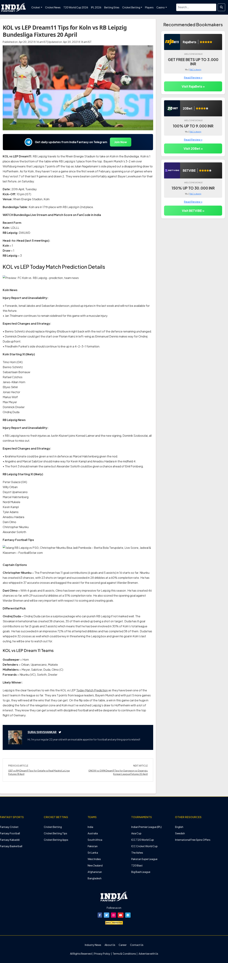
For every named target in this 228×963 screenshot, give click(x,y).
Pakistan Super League (144, 859)
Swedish (180, 833)
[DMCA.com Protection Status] (114, 922)
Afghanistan (95, 871)
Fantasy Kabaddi (10, 839)
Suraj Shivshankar (42, 732)
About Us (110, 944)
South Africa (95, 839)
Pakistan (93, 846)
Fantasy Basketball (11, 846)
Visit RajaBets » (193, 86)
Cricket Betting (53, 826)
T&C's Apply (195, 69)
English (179, 826)
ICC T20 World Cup (142, 839)
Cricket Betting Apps (56, 839)
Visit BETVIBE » (193, 211)
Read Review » (193, 77)
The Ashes (137, 852)
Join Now (120, 142)
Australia (93, 833)
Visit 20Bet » (193, 148)
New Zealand (95, 865)
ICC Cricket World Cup (144, 846)
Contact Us (136, 944)
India (90, 826)
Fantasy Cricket (9, 826)
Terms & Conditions (124, 953)
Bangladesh (95, 878)
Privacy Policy (102, 953)
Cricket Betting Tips (55, 833)
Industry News (93, 944)
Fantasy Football (10, 833)
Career (123, 944)
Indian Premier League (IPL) (146, 826)
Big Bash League (140, 871)
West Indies (94, 859)
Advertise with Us (148, 953)
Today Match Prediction (92, 690)
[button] (100, 915)
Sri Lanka (93, 852)
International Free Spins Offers (192, 839)
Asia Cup (136, 833)
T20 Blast (137, 865)
